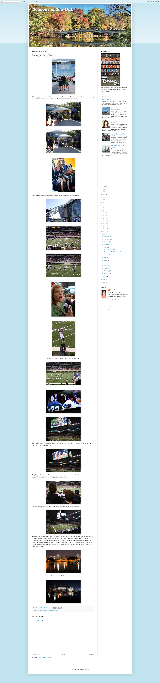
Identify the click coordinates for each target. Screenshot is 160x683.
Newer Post (36, 654)
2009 (104, 234)
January (106, 273)
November (107, 239)
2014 (104, 221)
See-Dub (112, 290)
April (105, 265)
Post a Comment (39, 620)
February (106, 271)
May (105, 263)
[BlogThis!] (55, 608)
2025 (104, 191)
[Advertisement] (63, 637)
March (106, 268)
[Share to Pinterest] (61, 608)
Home (63, 654)
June (105, 260)
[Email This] (53, 608)
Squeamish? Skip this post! (109, 99)
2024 (104, 194)
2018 (104, 210)
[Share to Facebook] (59, 608)
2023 (104, 197)
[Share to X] (57, 608)
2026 (104, 189)
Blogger (87, 669)
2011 (104, 229)
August (106, 247)
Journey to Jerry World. (110, 249)
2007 (104, 279)
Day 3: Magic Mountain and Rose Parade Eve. (118, 108)
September (107, 244)
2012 (104, 226)
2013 (104, 223)
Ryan (57, 610)
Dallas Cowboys (43, 610)
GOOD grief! (107, 254)
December (107, 236)
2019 (104, 207)
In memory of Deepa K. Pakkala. (117, 121)
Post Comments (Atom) (45, 657)
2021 (104, 202)
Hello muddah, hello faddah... (118, 134)
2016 (104, 215)
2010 (104, 231)
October (106, 242)
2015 (104, 218)
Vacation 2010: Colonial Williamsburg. (117, 146)
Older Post (91, 654)
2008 (104, 277)
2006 (104, 282)
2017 (104, 213)
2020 (104, 205)
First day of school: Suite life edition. (113, 252)
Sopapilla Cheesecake (107, 310)
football (50, 610)
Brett (38, 610)
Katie (53, 610)
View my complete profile (114, 299)
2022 (104, 200)
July (105, 257)
